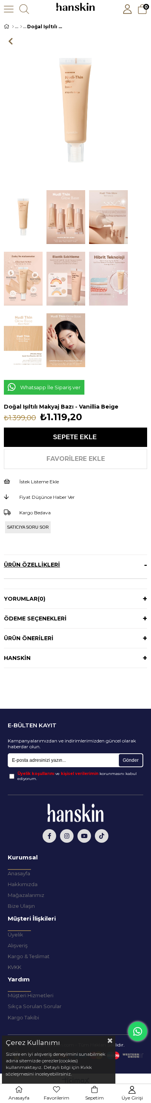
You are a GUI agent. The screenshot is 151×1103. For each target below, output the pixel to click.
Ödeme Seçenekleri (35, 618)
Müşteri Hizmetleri (30, 995)
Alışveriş (17, 945)
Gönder (131, 760)
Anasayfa (19, 873)
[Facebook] (49, 836)
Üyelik (15, 934)
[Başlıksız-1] (75, 812)
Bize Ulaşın (21, 906)
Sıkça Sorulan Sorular (35, 1006)
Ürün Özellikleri (32, 564)
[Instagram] (67, 836)
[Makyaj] (21, 26)
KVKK (14, 967)
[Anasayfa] (13, 26)
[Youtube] (84, 836)
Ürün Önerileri (28, 638)
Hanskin (17, 658)
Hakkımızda (23, 884)
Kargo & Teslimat (29, 956)
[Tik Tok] (101, 836)
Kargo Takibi (23, 1017)
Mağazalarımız (26, 895)
